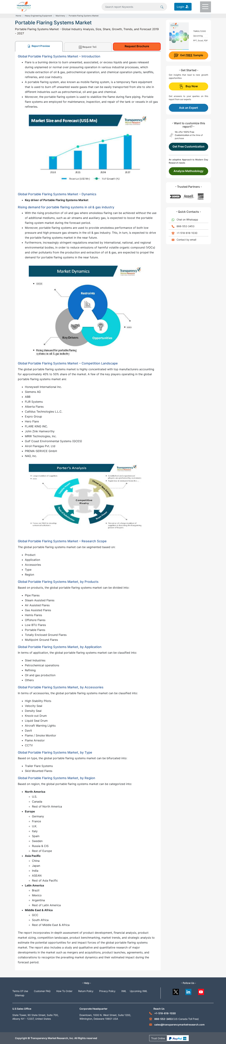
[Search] (161, 6)
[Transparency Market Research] (24, 6)
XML (123, 991)
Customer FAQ (42, 991)
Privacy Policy (107, 991)
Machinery (60, 15)
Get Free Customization (188, 146)
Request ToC (89, 46)
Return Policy (85, 991)
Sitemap (19, 995)
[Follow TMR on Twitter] (176, 991)
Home (18, 15)
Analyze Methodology (188, 171)
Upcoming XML (138, 991)
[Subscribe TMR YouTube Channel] (201, 991)
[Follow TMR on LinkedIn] (188, 991)
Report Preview (40, 45)
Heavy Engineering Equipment (38, 15)
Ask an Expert (188, 107)
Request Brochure (137, 46)
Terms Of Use (20, 991)
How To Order (64, 991)
